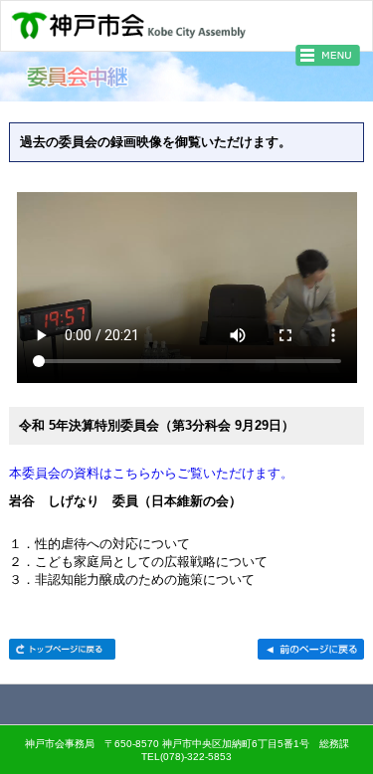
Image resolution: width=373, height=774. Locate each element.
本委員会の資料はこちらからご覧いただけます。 (151, 473)
